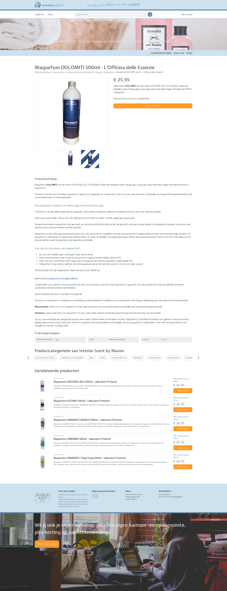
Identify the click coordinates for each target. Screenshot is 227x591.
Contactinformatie (161, 53)
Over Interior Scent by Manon (68, 506)
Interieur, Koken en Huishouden (80, 72)
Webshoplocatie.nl (43, 72)
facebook (95, 494)
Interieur (98, 72)
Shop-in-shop (59, 72)
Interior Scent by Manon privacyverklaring (73, 501)
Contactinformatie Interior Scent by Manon (73, 499)
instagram (95, 497)
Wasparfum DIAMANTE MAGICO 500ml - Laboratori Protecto (88, 420)
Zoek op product (82, 14)
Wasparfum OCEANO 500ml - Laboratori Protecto (82, 400)
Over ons (179, 53)
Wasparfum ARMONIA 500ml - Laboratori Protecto (82, 439)
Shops (50, 14)
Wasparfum (109, 72)
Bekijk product (183, 391)
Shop (189, 53)
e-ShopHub (133, 3)
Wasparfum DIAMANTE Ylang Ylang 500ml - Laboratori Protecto (90, 458)
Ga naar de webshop (153, 106)
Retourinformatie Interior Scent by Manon (73, 504)
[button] (71, 114)
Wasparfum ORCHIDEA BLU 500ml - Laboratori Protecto (85, 381)
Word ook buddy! (47, 544)
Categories (39, 14)
